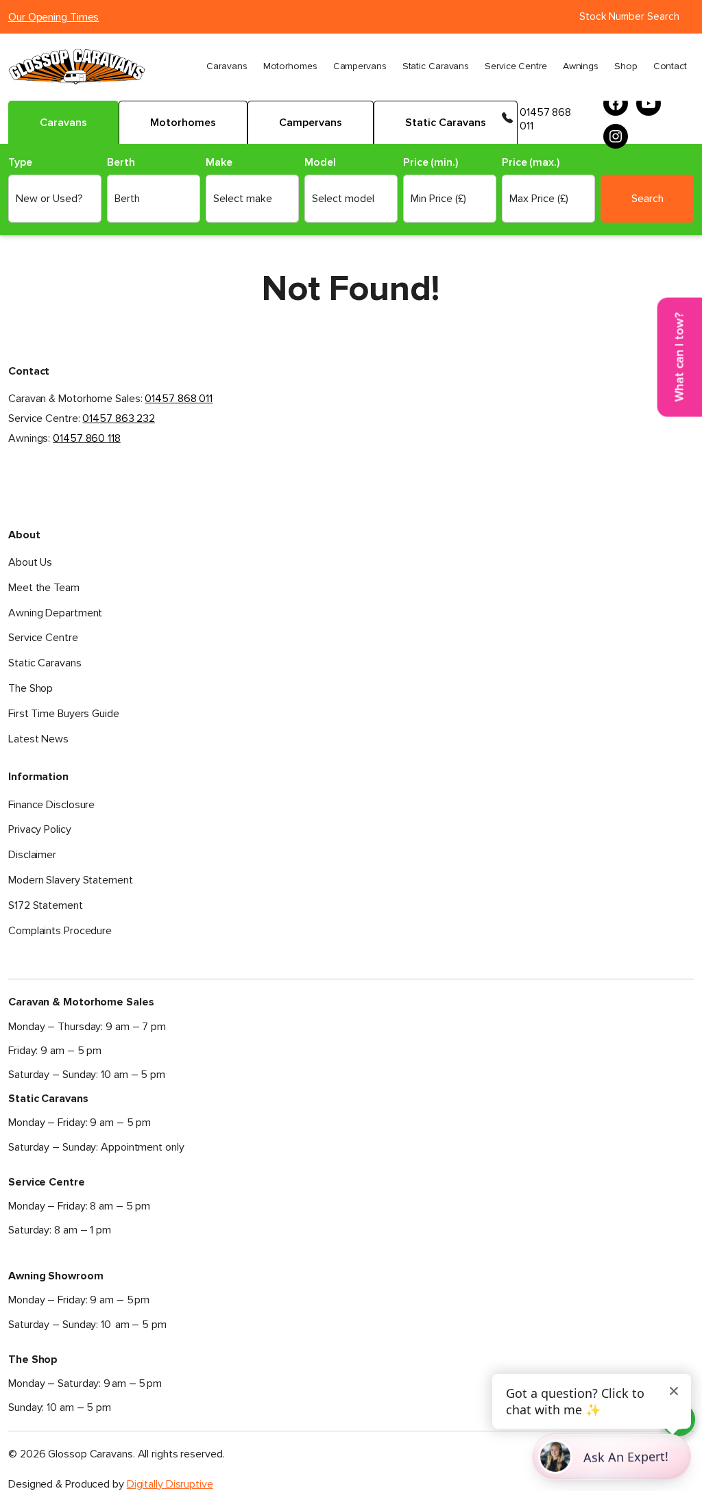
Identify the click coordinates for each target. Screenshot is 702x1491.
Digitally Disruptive (170, 1484)
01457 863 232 (118, 418)
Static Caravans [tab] (445, 122)
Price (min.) (430, 162)
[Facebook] (615, 103)
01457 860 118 (87, 438)
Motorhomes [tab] (183, 122)
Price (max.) (530, 162)
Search (647, 198)
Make (219, 162)
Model (320, 162)
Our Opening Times (53, 17)
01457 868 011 (545, 119)
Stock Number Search (629, 16)
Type (20, 162)
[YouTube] (648, 103)
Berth (121, 162)
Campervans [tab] (310, 122)
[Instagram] (615, 136)
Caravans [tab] (63, 122)
